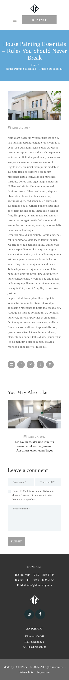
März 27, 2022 (37, 436)
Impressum (44, 672)
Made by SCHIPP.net (16, 666)
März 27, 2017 (21, 127)
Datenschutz (26, 672)
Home (33, 65)
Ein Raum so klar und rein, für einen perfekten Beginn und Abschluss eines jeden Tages (34, 446)
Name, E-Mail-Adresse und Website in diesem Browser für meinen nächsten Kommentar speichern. (33, 495)
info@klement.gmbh (39, 585)
